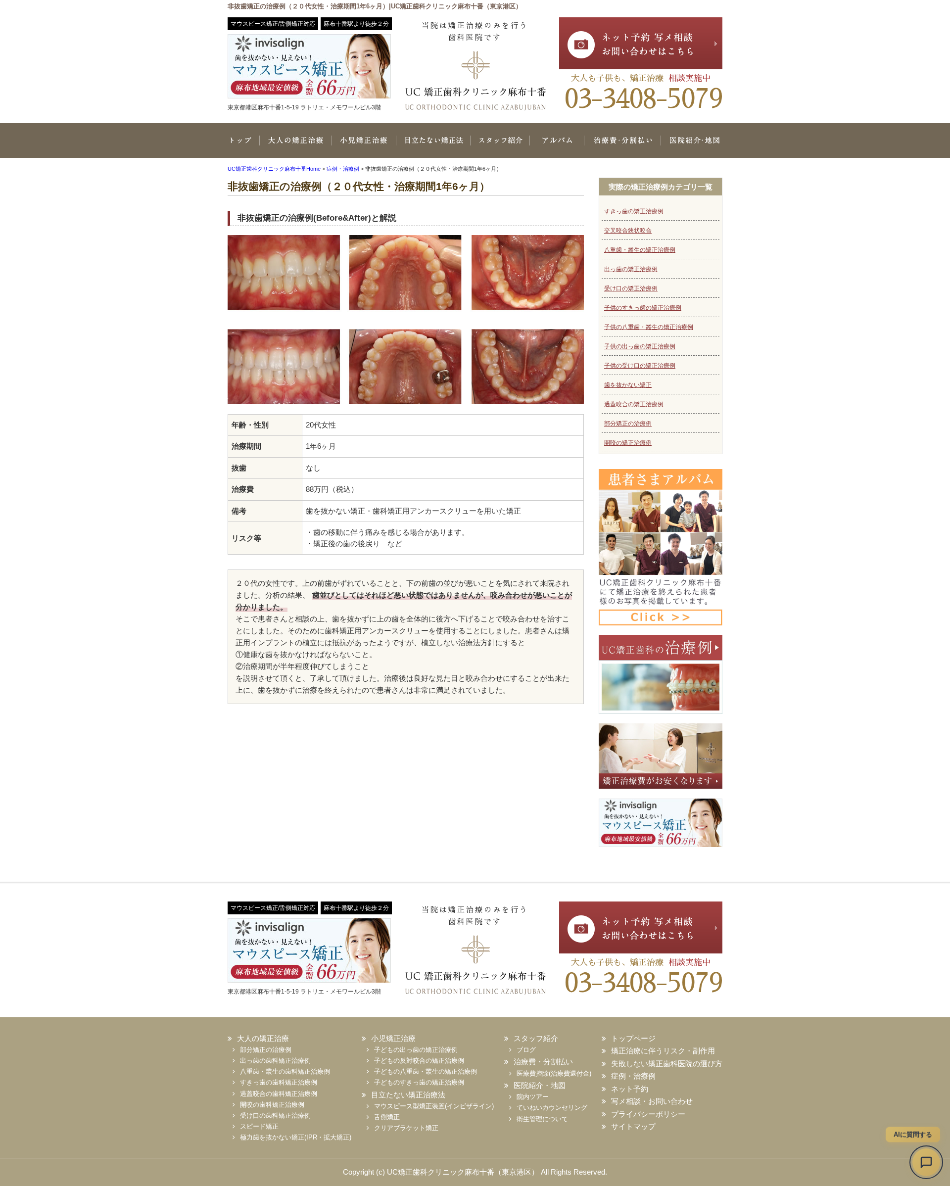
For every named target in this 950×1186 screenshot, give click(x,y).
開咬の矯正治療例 (628, 442)
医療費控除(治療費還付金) (554, 1073)
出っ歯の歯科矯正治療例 (275, 1060)
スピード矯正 (259, 1126)
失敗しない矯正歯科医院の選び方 (666, 1063)
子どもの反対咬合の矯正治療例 (419, 1060)
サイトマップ (633, 1126)
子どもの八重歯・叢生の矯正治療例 (425, 1071)
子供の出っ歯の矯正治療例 (639, 346)
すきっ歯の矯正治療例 (634, 211)
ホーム (244, 145)
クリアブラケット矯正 (406, 1128)
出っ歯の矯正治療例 (631, 269)
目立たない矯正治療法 (433, 145)
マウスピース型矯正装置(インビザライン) (434, 1106)
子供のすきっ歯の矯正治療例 (642, 307)
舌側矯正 (387, 1117)
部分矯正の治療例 (628, 423)
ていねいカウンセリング (552, 1107)
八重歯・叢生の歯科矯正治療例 (285, 1071)
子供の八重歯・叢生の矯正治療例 (648, 327)
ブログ (526, 1049)
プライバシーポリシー (648, 1114)
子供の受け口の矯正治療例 (639, 365)
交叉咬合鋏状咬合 (628, 230)
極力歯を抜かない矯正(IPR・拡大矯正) (295, 1137)
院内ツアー (533, 1096)
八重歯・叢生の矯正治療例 (639, 249)
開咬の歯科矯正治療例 (272, 1104)
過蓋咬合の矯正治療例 (634, 404)
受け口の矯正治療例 (631, 288)
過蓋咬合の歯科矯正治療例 (278, 1093)
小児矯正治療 (364, 145)
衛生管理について (542, 1119)
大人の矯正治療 (296, 145)
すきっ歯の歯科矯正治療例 (278, 1082)
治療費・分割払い (543, 1061)
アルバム (556, 145)
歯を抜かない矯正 (628, 384)
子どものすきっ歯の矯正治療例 (419, 1082)
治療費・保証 (622, 145)
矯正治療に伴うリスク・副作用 (663, 1050)
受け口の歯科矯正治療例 (275, 1115)
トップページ (633, 1038)
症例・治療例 (633, 1076)
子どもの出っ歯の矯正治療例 (416, 1049)
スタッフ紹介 (499, 145)
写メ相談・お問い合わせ (652, 1101)
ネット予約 (629, 1089)
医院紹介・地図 (691, 145)
